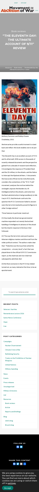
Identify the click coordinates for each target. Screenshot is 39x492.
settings (12, 483)
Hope (5, 322)
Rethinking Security (12, 354)
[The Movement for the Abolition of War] (17, 9)
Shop (16, 3)
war (4, 395)
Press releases (8, 382)
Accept (7, 488)
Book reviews (18, 31)
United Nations (10, 365)
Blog (5, 417)
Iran (4, 326)
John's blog (9, 421)
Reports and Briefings (13, 412)
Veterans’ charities (10, 309)
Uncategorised (8, 387)
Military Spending (11, 369)
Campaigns (7, 341)
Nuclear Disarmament (13, 345)
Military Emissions (10, 391)
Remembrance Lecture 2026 (13, 313)
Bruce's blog (9, 425)
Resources (8, 67)
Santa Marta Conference (12, 318)
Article (7, 407)
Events (5, 378)
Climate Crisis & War (12, 350)
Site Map (23, 3)
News (5, 374)
